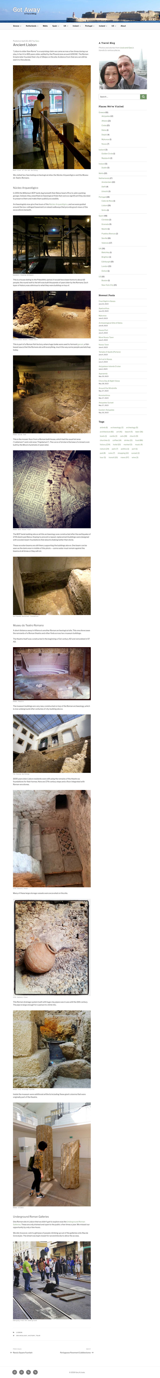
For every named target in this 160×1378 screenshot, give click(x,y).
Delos (104, 130)
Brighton (105, 257)
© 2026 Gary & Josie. (77, 1372)
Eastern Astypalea (106, 410)
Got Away (26, 9)
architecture (107, 432)
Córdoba (105, 220)
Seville (104, 238)
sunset (135, 453)
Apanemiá (103, 374)
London (105, 266)
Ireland (76, 26)
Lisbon (19, 1332)
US (113, 26)
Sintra (104, 210)
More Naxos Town (106, 337)
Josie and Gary (126, 48)
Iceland (102, 26)
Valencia (105, 243)
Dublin (104, 168)
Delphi (104, 135)
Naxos (104, 144)
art (119, 432)
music (139, 444)
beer (139, 432)
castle (113, 436)
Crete (104, 125)
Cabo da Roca (107, 201)
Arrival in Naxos (105, 359)
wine (135, 457)
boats (103, 436)
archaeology (117, 427)
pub (103, 453)
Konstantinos (104, 395)
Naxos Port (103, 330)
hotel (117, 444)
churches (105, 440)
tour (38, 1335)
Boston (105, 280)
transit (113, 457)
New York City (107, 285)
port (135, 449)
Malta (45, 26)
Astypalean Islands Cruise (110, 366)
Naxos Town (104, 345)
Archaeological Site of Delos (110, 323)
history (31, 1335)
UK (65, 26)
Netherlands (31, 26)
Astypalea (106, 116)
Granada (105, 224)
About (123, 26)
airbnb (104, 427)
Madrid (105, 229)
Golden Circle (107, 153)
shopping (123, 453)
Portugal (88, 26)
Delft (104, 187)
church (134, 436)
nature (104, 449)
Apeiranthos (104, 308)
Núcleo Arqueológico (58, 204)
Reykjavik (106, 158)
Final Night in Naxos (107, 301)
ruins (111, 453)
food (139, 440)
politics (125, 449)
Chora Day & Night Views (109, 381)
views (125, 457)
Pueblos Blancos (109, 234)
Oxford (104, 271)
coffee (117, 440)
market (128, 444)
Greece (16, 26)
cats (123, 436)
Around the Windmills (108, 388)
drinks (128, 440)
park (115, 449)
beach (129, 432)
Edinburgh (106, 262)
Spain (54, 26)
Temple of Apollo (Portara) (110, 352)
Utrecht (105, 191)
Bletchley (106, 252)
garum (80, 344)
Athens (105, 121)
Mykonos (105, 139)
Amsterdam (107, 182)
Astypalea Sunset (106, 403)
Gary (37, 41)
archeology (21, 1335)
